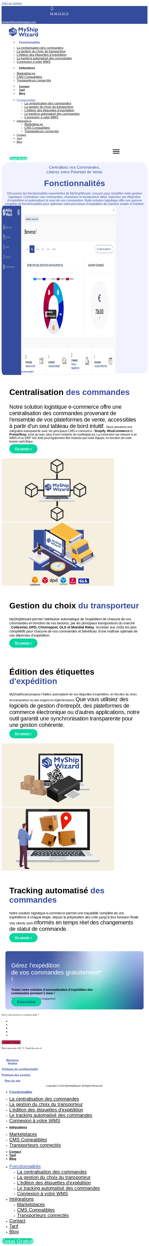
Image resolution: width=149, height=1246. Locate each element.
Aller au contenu (12, 3)
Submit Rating (11, 1042)
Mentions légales (12, 1062)
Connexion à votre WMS (34, 61)
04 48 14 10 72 (59, 13)
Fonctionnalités (29, 42)
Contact (24, 86)
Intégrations (27, 67)
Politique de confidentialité (20, 1069)
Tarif (22, 89)
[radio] (78, 1021)
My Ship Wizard (9, 371)
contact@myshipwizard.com (19, 21)
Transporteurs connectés (34, 80)
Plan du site (12, 1080)
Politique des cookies (16, 1074)
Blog (22, 93)
